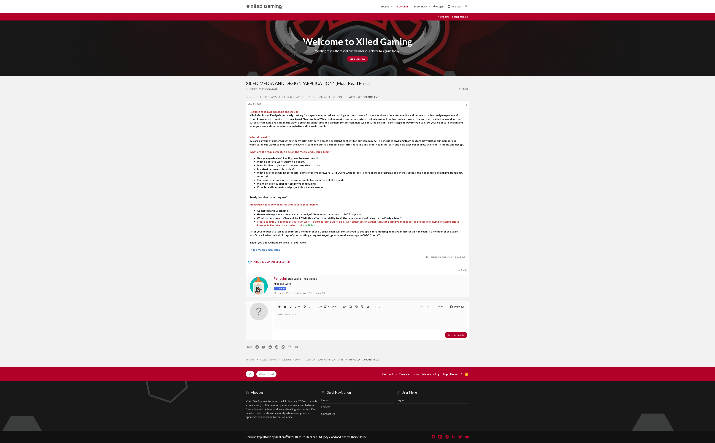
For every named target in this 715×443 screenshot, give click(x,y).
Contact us (328, 413)
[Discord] (440, 437)
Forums (325, 407)
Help (445, 374)
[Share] (466, 105)
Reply (464, 270)
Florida (313, 278)
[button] (392, 6)
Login (400, 400)
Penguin (253, 88)
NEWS (465, 88)
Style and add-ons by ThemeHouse (345, 437)
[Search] (466, 6)
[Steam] (447, 437)
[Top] (461, 374)
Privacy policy (430, 374)
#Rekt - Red (266, 374)
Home (324, 400)
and (270, 262)
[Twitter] (460, 437)
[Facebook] (433, 437)
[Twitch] (453, 437)
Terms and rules (409, 374)
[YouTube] (467, 437)
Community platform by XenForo (284, 437)
